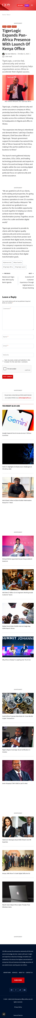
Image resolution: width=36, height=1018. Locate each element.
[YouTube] (24, 990)
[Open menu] (32, 5)
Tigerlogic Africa (8, 267)
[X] (20, 990)
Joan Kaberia (11, 54)
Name (5, 337)
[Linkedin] (11, 990)
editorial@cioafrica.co (25, 398)
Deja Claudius (18, 262)
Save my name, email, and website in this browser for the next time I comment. (17, 361)
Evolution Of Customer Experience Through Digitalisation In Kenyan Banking (27, 281)
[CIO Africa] (6, 5)
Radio (26, 5)
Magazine (20, 5)
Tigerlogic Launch (20, 267)
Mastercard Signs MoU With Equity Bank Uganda (8, 278)
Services (14, 972)
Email (5, 346)
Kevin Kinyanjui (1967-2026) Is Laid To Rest (14, 783)
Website (6, 355)
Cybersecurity (7, 262)
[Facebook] (16, 990)
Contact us (29, 972)
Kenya (4, 26)
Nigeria (14, 26)
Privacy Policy (18, 1007)
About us (21, 972)
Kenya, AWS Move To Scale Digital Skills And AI (16, 873)
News (9, 26)
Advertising (7, 972)
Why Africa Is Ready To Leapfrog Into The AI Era (16, 660)
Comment (7, 308)
